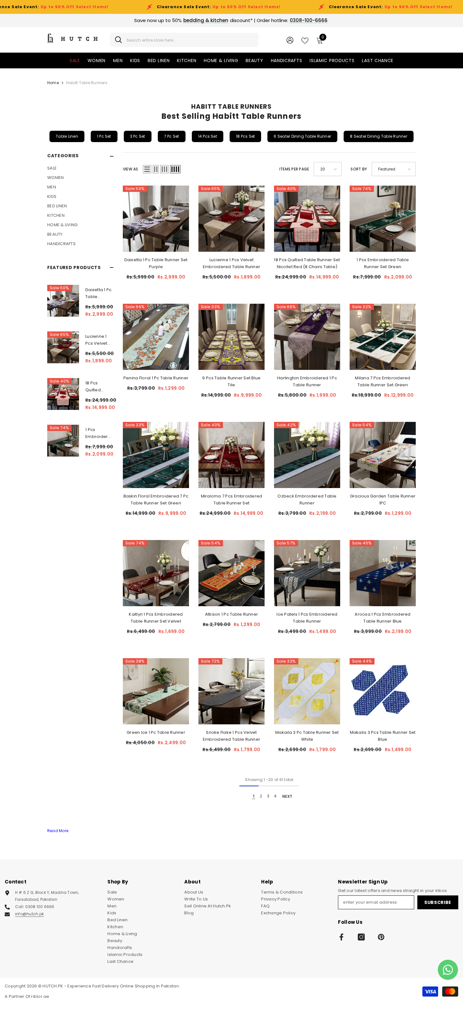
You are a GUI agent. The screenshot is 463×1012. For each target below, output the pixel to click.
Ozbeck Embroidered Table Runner (306, 499)
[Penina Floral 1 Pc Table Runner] (156, 337)
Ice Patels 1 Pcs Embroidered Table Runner (307, 617)
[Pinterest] (381, 937)
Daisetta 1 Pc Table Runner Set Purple (98, 293)
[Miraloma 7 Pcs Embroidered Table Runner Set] (231, 455)
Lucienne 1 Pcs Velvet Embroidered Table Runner (99, 340)
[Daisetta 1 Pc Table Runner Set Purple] (63, 301)
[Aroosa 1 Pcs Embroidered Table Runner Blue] (383, 573)
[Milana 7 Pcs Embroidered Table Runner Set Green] (383, 337)
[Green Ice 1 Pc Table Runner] (156, 691)
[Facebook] (341, 937)
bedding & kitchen (205, 20)
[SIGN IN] (290, 39)
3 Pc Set (137, 136)
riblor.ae (40, 996)
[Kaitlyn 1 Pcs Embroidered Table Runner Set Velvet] (156, 573)
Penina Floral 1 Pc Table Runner (155, 378)
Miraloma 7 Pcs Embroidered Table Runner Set (231, 499)
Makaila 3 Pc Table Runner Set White (307, 735)
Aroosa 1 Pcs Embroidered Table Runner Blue (382, 617)
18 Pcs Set (245, 136)
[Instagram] (361, 937)
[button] (147, 169)
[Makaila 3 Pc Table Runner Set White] (307, 691)
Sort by (359, 169)
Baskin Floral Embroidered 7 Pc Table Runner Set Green (156, 499)
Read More (57, 830)
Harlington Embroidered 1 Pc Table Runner (307, 381)
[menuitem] (80, 168)
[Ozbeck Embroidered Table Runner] (307, 455)
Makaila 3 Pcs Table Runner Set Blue (383, 735)
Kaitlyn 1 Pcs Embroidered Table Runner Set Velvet (156, 617)
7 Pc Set (171, 136)
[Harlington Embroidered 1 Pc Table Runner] (307, 337)
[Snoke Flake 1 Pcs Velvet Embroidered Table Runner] (231, 691)
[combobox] (190, 40)
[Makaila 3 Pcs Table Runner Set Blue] (383, 691)
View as (130, 169)
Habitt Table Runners (86, 82)
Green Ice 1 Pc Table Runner (156, 732)
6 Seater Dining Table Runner (302, 136)
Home (53, 82)
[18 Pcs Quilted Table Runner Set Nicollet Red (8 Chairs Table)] (63, 394)
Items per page (294, 169)
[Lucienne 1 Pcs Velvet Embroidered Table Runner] (63, 347)
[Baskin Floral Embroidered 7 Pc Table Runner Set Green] (156, 455)
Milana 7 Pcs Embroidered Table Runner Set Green (382, 381)
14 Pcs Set (207, 136)
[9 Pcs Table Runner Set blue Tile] (231, 337)
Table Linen (67, 136)
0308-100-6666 (309, 20)
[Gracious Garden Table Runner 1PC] (383, 455)
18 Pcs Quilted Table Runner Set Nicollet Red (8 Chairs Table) (98, 387)
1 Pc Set (104, 136)
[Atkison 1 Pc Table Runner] (231, 573)
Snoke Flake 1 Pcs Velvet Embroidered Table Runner (231, 735)
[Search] (184, 40)
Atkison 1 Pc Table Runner (231, 614)
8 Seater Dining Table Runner (378, 136)
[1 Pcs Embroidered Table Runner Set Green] (63, 441)
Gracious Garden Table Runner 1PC (382, 499)
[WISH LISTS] (304, 40)
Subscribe (437, 902)
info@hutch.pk (29, 914)
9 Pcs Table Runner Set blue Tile (231, 381)
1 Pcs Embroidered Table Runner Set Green (99, 433)
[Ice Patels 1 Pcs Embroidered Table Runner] (307, 573)
